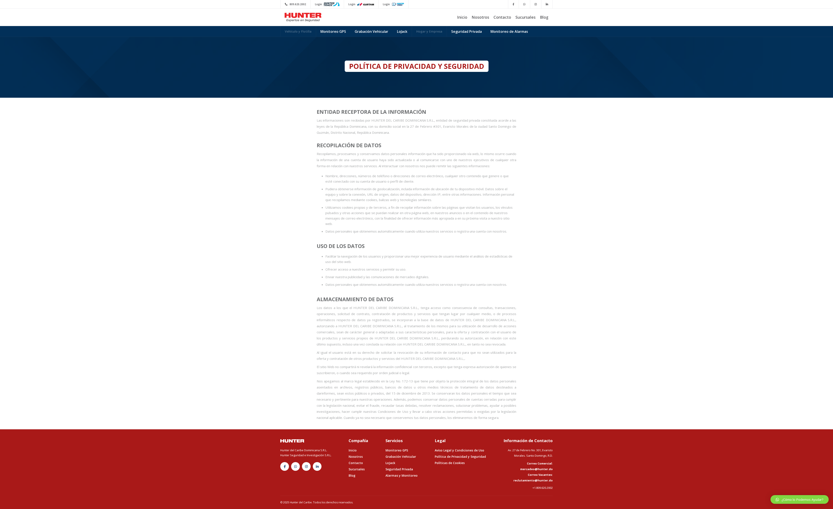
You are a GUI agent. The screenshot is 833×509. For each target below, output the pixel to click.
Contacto (502, 17)
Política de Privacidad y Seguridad (460, 456)
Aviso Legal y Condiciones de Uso (459, 450)
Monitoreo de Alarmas (509, 31)
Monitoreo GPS (333, 31)
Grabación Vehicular (371, 31)
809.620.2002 (295, 4)
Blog (544, 17)
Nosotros (480, 17)
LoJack (402, 31)
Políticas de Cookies (450, 463)
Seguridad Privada (466, 31)
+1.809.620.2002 (543, 488)
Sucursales (525, 17)
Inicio (462, 17)
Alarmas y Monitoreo (401, 475)
